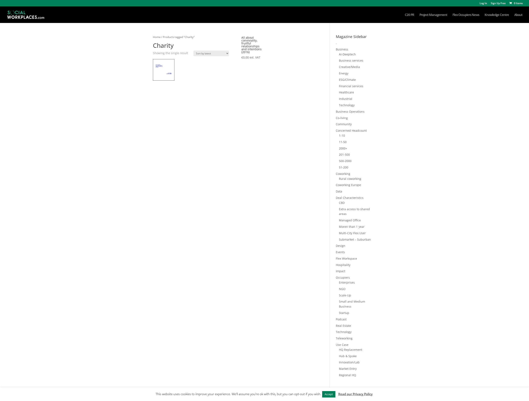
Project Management (433, 15)
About (518, 15)
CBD (342, 203)
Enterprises (347, 282)
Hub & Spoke (348, 356)
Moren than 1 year (352, 227)
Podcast (341, 319)
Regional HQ (347, 375)
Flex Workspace (346, 258)
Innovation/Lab (349, 362)
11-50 (343, 142)
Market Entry (348, 369)
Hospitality (343, 265)
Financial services (351, 86)
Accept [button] (329, 394)
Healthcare (346, 92)
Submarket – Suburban (355, 239)
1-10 (342, 135)
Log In (483, 3)
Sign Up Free (498, 3)
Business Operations (350, 111)
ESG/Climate (347, 80)
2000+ (343, 148)
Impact (340, 271)
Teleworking (344, 338)
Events (340, 252)
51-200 (343, 167)
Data (339, 191)
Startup (344, 313)
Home (157, 37)
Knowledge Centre (497, 15)
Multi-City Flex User (352, 233)
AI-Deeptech (347, 54)
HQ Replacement (350, 350)
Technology (347, 105)
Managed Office (350, 220)
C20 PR (409, 15)
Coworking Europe (348, 185)
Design (340, 246)
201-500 (344, 154)
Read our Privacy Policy (355, 394)
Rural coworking (350, 179)
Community (344, 124)
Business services (351, 60)
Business (342, 49)
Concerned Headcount (351, 130)
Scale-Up (345, 295)
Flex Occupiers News (466, 15)
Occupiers (343, 277)
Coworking (343, 174)
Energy (343, 73)
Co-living (342, 118)
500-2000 (345, 161)
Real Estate (343, 326)
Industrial (345, 99)
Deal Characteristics (349, 198)
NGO (342, 289)
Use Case (342, 345)
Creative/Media (349, 67)
